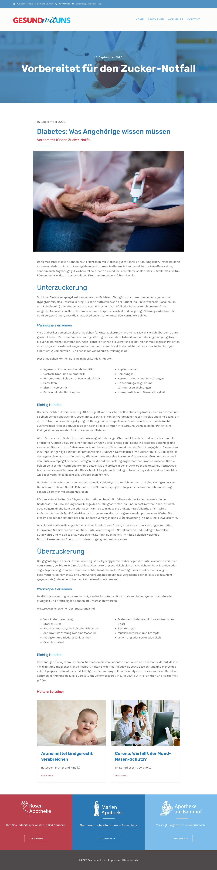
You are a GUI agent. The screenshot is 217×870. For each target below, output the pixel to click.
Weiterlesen (47, 775)
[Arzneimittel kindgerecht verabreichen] (71, 723)
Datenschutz (130, 860)
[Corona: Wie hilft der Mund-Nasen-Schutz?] (145, 723)
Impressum (114, 860)
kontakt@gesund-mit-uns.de (88, 4)
